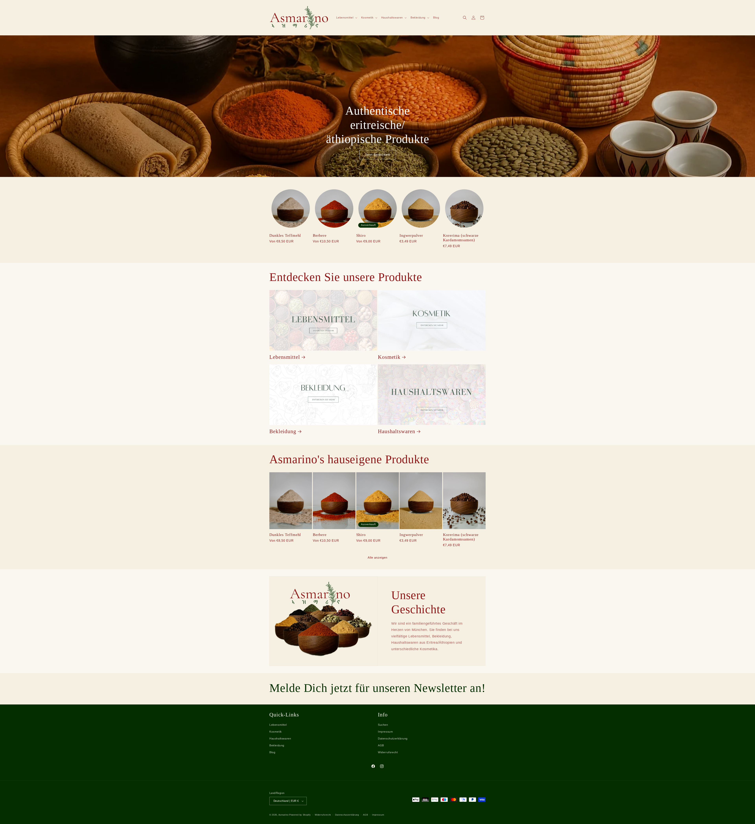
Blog (272, 752)
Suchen (383, 724)
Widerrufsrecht (388, 752)
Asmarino (283, 815)
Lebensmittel (284, 357)
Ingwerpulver (411, 235)
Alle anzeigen (377, 557)
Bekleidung (282, 431)
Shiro (361, 235)
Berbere (320, 235)
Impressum (385, 731)
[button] (346, 17)
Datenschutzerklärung (393, 738)
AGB (381, 745)
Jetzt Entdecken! (377, 154)
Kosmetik (389, 357)
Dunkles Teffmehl (285, 235)
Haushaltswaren (396, 431)
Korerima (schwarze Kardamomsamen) (461, 237)
